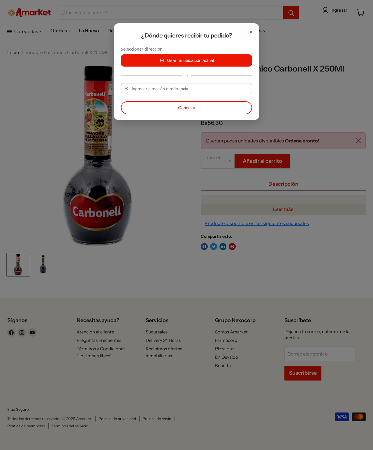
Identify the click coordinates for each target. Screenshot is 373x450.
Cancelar (186, 107)
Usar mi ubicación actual (190, 60)
